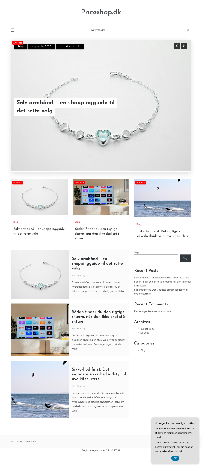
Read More (178, 107)
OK (175, 458)
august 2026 (147, 328)
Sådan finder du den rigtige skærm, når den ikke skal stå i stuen (97, 234)
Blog (21, 46)
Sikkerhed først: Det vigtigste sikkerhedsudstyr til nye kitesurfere (99, 374)
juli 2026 (144, 332)
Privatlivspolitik (97, 29)
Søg (136, 252)
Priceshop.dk (101, 12)
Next (184, 46)
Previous (177, 46)
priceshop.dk (72, 46)
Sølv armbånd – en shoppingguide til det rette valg (66, 107)
